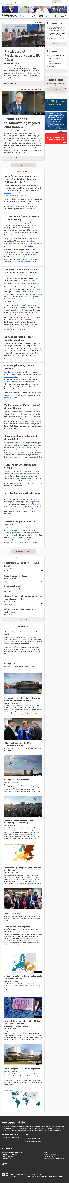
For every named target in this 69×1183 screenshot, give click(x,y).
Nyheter (24, 16)
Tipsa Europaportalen (31, 1141)
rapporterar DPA (31, 476)
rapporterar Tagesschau (25, 447)
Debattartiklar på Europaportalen (20, 158)
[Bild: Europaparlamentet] (23, 103)
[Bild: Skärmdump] (23, 35)
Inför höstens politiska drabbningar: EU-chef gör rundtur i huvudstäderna (57, 28)
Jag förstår (57, 2)
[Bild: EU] (23, 684)
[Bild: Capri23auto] (23, 1007)
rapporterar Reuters (35, 348)
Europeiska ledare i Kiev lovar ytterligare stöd (56, 39)
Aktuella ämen (36, 1138)
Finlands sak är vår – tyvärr (16, 576)
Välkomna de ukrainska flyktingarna (20, 609)
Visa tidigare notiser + (23, 551)
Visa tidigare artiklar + (23, 165)
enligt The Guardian (11, 377)
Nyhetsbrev (28, 1138)
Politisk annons (62, 132)
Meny (62, 16)
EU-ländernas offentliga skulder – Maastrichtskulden (56, 56)
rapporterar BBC (23, 421)
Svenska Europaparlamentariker (56, 62)
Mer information (12, 4)
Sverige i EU (32, 16)
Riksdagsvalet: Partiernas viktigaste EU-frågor (23, 55)
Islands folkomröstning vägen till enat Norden (23, 123)
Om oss (39, 1141)
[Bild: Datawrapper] (23, 962)
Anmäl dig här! (56, 89)
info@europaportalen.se (12, 1137)
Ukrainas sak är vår (12, 586)
